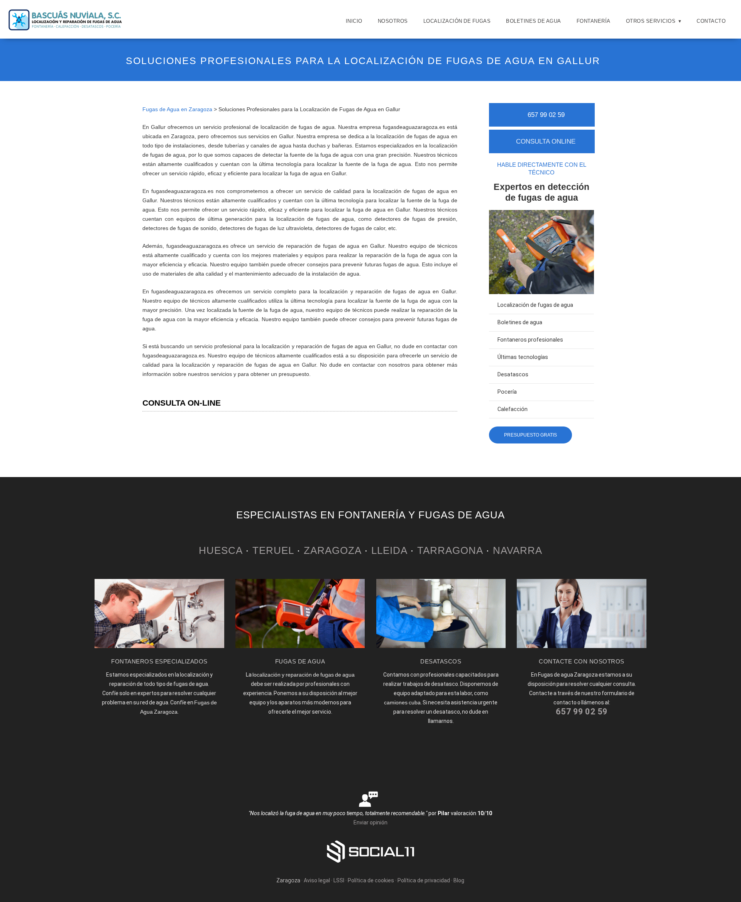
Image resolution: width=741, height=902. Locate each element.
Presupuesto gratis (530, 435)
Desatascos (512, 374)
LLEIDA (389, 550)
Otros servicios (651, 21)
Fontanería (594, 21)
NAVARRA (517, 550)
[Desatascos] (441, 646)
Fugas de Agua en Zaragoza (177, 109)
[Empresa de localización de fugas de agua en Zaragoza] (66, 29)
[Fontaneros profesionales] (159, 646)
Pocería (507, 392)
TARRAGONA (450, 550)
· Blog (457, 880)
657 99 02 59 (546, 114)
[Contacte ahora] (581, 646)
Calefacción (512, 409)
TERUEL (273, 550)
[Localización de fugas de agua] (300, 646)
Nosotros (393, 21)
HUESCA (220, 550)
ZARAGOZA (332, 550)
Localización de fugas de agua (535, 305)
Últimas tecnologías (522, 357)
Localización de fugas (457, 21)
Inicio (354, 21)
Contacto (711, 21)
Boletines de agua (533, 21)
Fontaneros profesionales (530, 340)
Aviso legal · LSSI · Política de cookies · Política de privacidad (377, 880)
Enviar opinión (370, 822)
